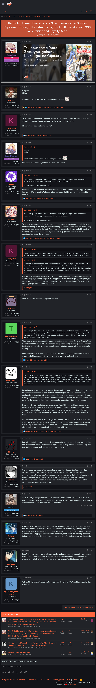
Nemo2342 (11, 381)
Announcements (28, 647)
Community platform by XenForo (75, 683)
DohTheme (72, 685)
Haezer (11, 100)
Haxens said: (28, 249)
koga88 (11, 219)
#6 (91, 205)
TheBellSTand (11, 336)
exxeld (11, 480)
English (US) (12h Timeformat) (14, 680)
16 (39, 647)
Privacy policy (59, 680)
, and (39, 135)
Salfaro (11, 536)
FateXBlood (85, 654)
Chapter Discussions (33, 626)
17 (42, 647)
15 (36, 647)
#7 (91, 245)
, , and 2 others (43, 238)
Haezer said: (28, 147)
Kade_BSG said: (29, 175)
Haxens (11, 184)
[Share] (88, 41)
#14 (90, 522)
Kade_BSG (11, 128)
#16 (90, 578)
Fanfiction (28, 654)
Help (68, 680)
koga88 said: (28, 260)
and (35, 459)
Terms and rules (44, 680)
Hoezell (11, 308)
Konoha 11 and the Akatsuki (19, 652)
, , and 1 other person (45, 107)
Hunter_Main (85, 633)
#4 (91, 142)
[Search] (5, 11)
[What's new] (90, 11)
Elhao (87, 621)
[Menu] (3, 4)
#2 (91, 87)
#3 (91, 114)
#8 (91, 295)
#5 (91, 171)
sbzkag (10, 654)
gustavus (11, 564)
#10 (90, 367)
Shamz (11, 452)
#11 (91, 438)
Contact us (32, 680)
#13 (90, 494)
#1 (91, 41)
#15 (91, 550)
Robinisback (85, 644)
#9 (91, 322)
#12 (91, 466)
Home (75, 680)
